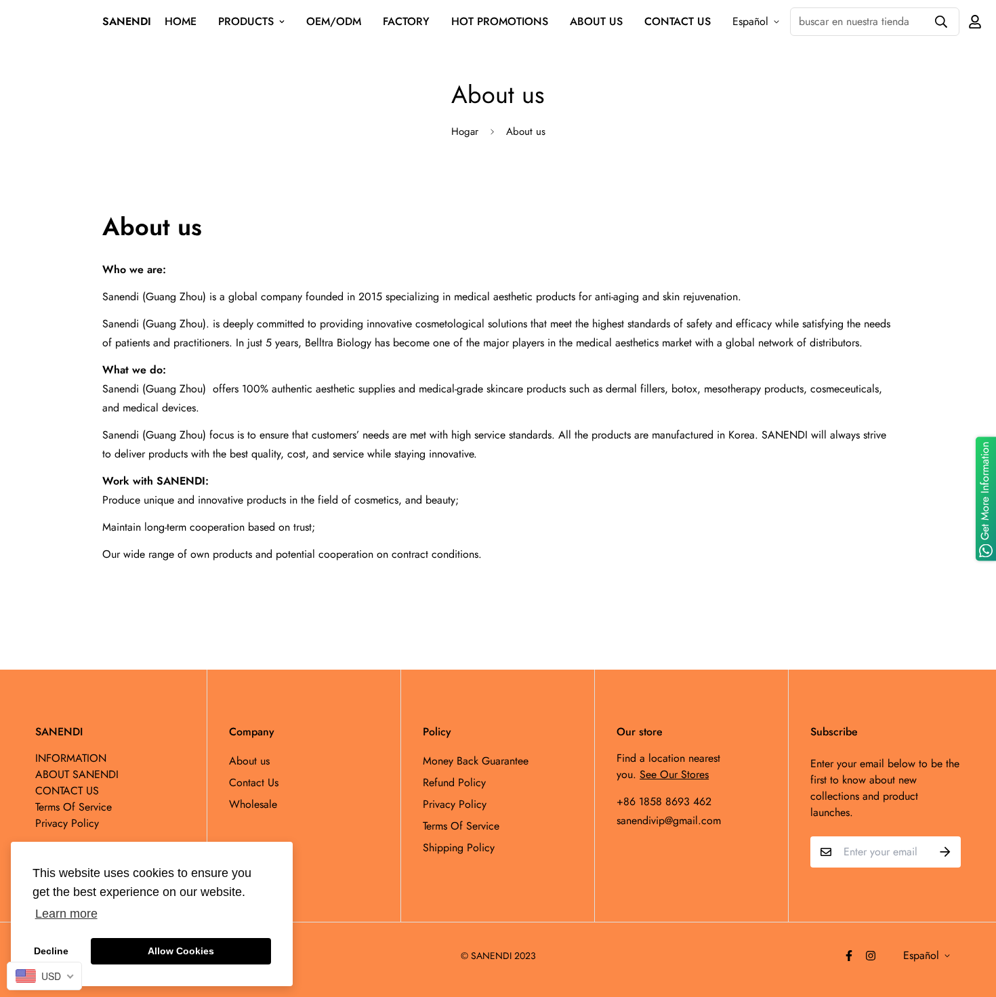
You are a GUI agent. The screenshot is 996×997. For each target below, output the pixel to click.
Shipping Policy (459, 847)
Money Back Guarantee (475, 761)
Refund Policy (454, 782)
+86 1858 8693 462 (664, 801)
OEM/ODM (333, 21)
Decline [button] (51, 950)
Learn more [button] (66, 913)
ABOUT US (596, 21)
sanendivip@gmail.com (669, 820)
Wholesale (253, 804)
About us (249, 761)
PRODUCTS (246, 21)
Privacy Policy (454, 804)
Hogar (464, 131)
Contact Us (253, 782)
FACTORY (406, 21)
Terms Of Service (461, 826)
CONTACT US (677, 21)
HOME (180, 21)
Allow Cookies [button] (181, 950)
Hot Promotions (499, 21)
